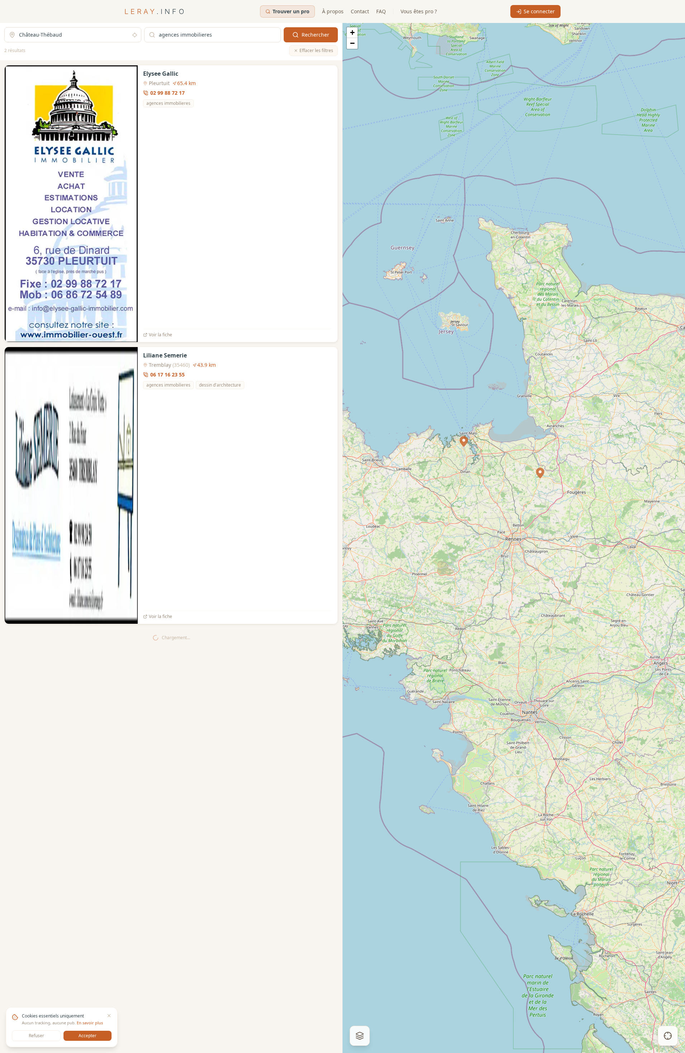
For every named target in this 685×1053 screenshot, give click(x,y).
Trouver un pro (291, 11)
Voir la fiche (160, 335)
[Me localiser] (668, 1036)
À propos (333, 11)
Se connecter (539, 11)
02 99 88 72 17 (167, 92)
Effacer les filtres (316, 50)
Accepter (87, 1036)
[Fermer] (109, 1015)
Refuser (36, 1036)
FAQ (381, 11)
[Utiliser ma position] (134, 35)
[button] (540, 473)
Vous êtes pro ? (419, 11)
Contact (360, 11)
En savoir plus (90, 1022)
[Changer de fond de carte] (360, 1036)
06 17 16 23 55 (167, 374)
